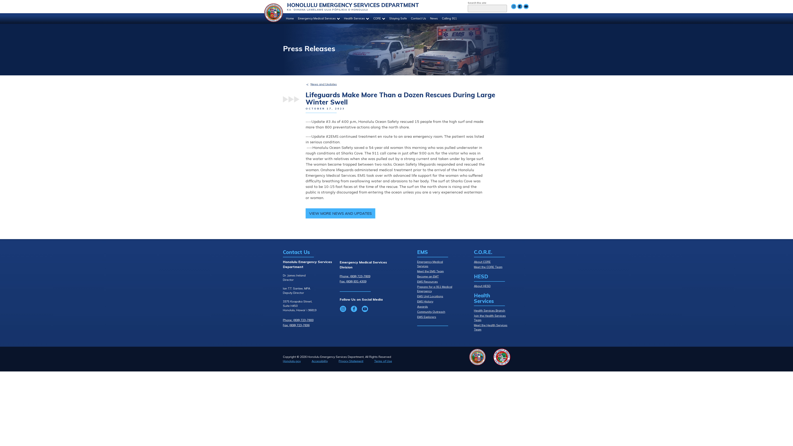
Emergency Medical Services (317, 18)
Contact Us (418, 18)
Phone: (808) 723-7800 (298, 320)
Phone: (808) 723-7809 (355, 276)
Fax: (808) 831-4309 (353, 281)
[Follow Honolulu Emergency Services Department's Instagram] (513, 6)
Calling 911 (449, 18)
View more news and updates (340, 213)
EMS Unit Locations (430, 296)
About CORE (482, 262)
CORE (377, 18)
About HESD (482, 286)
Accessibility (320, 361)
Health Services (354, 18)
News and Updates (324, 84)
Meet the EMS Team (430, 271)
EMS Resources (427, 281)
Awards (422, 306)
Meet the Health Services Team (490, 327)
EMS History (425, 301)
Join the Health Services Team (490, 318)
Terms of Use (383, 361)
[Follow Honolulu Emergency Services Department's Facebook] (519, 6)
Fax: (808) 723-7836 (296, 325)
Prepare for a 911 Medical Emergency (434, 289)
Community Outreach (431, 312)
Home (290, 18)
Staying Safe (398, 18)
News (434, 18)
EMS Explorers (426, 317)
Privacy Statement (351, 361)
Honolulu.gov (292, 361)
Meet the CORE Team (488, 267)
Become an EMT (428, 276)
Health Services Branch (489, 310)
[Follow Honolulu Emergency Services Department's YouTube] (526, 6)
